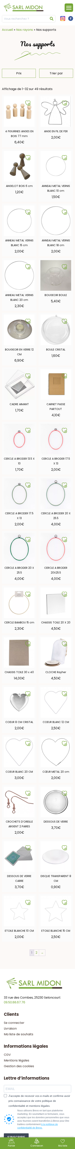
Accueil (7, 30)
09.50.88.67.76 (14, 1002)
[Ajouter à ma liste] (28, 103)
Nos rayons (24, 30)
